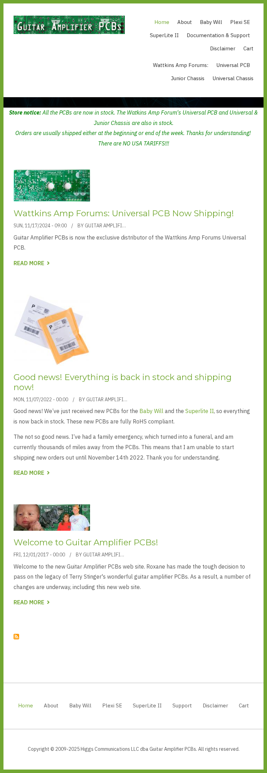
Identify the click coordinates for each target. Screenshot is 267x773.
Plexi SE (240, 22)
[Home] (69, 24)
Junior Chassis (187, 78)
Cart (248, 48)
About (184, 22)
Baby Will (211, 22)
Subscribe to (16, 636)
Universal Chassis (232, 78)
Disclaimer (222, 48)
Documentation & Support (218, 35)
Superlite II (199, 410)
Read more (32, 263)
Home (161, 22)
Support (182, 705)
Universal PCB (233, 65)
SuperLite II (164, 35)
